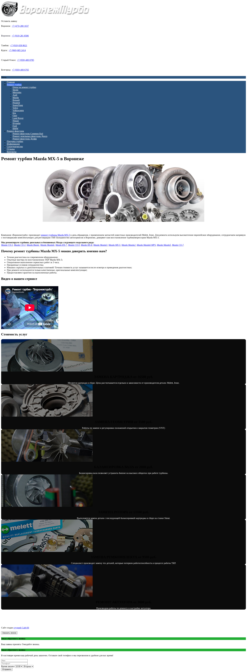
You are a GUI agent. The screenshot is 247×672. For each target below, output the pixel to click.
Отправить (6, 669)
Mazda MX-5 (114, 245)
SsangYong (18, 105)
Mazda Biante (33, 245)
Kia (14, 113)
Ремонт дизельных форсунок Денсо (30, 136)
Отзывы (11, 149)
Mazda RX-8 (86, 245)
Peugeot (16, 103)
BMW (15, 128)
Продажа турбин (15, 141)
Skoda (15, 90)
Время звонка (7, 666)
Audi (15, 95)
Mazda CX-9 (74, 245)
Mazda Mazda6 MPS (146, 245)
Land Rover (18, 118)
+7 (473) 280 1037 (20, 26)
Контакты (11, 151)
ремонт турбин (28, 623)
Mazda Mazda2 (128, 245)
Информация (13, 144)
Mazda (16, 97)
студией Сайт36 (21, 627)
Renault (16, 100)
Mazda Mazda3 (100, 245)
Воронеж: (6, 36)
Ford (15, 126)
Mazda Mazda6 (47, 245)
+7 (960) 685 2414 (17, 50)
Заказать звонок (9, 633)
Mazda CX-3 (19, 245)
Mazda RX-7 (61, 245)
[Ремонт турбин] (45, 16)
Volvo (15, 108)
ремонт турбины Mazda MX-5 (55, 235)
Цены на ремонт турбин (24, 87)
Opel (15, 115)
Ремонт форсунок (15, 131)
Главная (11, 82)
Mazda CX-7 (178, 245)
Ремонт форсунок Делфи (25, 139)
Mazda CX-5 (7, 245)
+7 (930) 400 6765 (20, 70)
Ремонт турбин (14, 84)
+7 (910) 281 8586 (20, 36)
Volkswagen (18, 110)
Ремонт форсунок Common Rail (28, 133)
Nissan (16, 121)
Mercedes (17, 92)
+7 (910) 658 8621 (18, 45)
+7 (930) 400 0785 (25, 60)
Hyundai (16, 123)
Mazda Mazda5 (164, 245)
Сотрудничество (15, 146)
